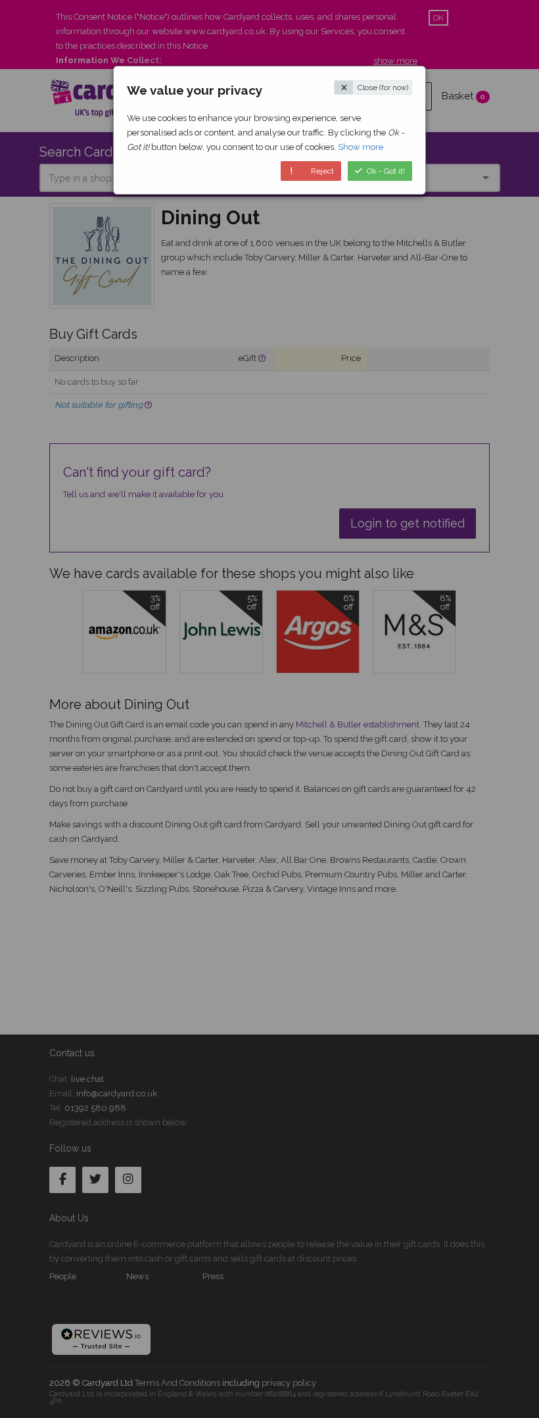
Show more (360, 147)
